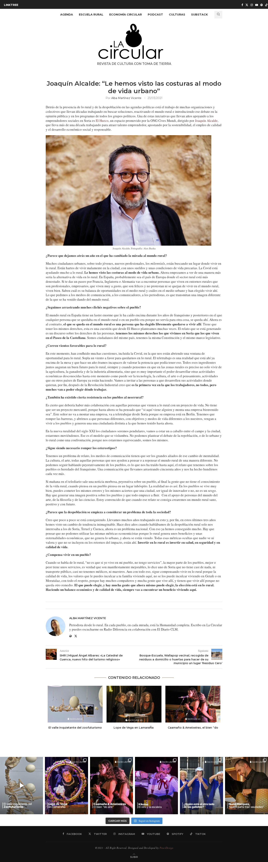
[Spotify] (261, 4)
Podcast (155, 14)
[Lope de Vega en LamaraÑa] (134, 704)
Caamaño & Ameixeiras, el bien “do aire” (193, 729)
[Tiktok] (266, 4)
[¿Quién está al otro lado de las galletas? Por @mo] (201, 785)
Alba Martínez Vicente (126, 98)
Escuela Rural (91, 14)
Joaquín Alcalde (206, 120)
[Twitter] (246, 4)
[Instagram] (251, 4)
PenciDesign (166, 848)
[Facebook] (242, 4)
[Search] (218, 14)
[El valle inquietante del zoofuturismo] (75, 704)
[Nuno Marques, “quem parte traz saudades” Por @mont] (246, 785)
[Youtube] (256, 4)
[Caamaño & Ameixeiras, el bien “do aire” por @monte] (111, 785)
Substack (199, 14)
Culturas (177, 14)
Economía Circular (125, 14)
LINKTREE (11, 5)
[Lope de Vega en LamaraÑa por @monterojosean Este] (66, 785)
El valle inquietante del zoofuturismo (75, 727)
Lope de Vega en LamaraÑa (134, 727)
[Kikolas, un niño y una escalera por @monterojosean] (156, 785)
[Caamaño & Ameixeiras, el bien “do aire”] (192, 704)
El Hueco (102, 120)
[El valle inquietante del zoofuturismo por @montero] (21, 785)
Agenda (66, 14)
